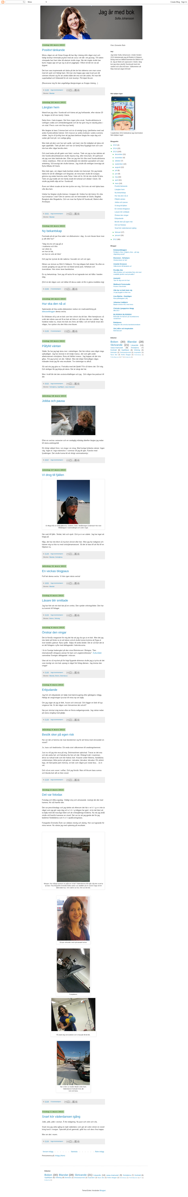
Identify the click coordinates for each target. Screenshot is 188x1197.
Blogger (103, 1190)
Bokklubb (114, 352)
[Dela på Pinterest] (78, 90)
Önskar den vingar (54, 632)
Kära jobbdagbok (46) (120, 298)
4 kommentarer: (56, 331)
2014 (115, 148)
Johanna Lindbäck (120, 302)
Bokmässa (63, 676)
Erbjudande (49, 689)
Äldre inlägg (99, 1152)
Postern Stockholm (119, 286)
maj (116, 177)
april (117, 180)
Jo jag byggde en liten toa (121, 292)
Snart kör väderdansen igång (61, 1116)
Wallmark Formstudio (121, 284)
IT (122, 357)
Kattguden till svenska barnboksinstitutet (126, 324)
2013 (115, 152)
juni (116, 174)
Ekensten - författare (121, 258)
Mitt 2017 (116, 310)
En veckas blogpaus (55, 571)
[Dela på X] (73, 90)
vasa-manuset (70, 387)
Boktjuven (117, 322)
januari (118, 235)
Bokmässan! (117, 330)
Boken (51, 618)
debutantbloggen (48, 312)
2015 (115, 145)
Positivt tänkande (53, 50)
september (119, 164)
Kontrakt (114, 350)
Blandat (51, 93)
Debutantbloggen (120, 250)
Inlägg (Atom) (60, 1156)
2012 (115, 239)
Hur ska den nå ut (54, 303)
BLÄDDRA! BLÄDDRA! (122, 314)
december (119, 154)
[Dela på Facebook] (75, 90)
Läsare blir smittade (55, 600)
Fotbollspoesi (115, 357)
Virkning (57, 618)
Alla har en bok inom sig (122, 290)
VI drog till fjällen (53, 475)
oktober (118, 161)
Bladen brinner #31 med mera (123, 304)
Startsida (74, 1152)
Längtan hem (50, 107)
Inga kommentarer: (57, 90)
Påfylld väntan (51, 346)
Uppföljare (60, 387)
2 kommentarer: (56, 289)
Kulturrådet (97, 653)
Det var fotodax (52, 794)
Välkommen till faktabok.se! (122, 266)
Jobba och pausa (53, 401)
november (119, 158)
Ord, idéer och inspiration (123, 329)
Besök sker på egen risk (58, 734)
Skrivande (116, 344)
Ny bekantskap (52, 231)
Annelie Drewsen (120, 264)
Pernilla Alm (118, 270)
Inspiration (137, 352)
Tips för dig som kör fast (121, 280)
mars (117, 183)
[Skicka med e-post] (67, 90)
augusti (118, 167)
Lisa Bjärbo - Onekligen (122, 296)
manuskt (116, 278)
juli (116, 170)
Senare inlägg (48, 1152)
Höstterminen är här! (120, 260)
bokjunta (128, 357)
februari (118, 232)
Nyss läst (114, 354)
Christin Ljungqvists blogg (123, 308)
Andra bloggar (126, 354)
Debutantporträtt (125, 352)
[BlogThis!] (70, 90)
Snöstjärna (53, 387)
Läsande (134, 345)
